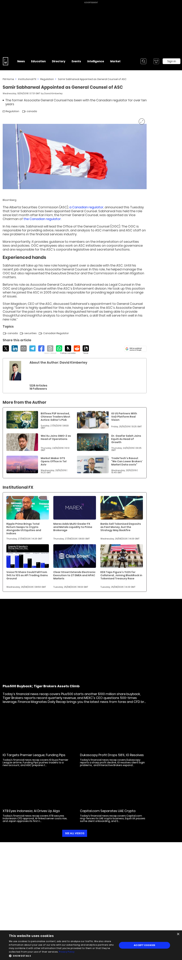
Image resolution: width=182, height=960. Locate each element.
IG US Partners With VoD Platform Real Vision (124, 417)
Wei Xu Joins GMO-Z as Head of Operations (56, 437)
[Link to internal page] (15, 370)
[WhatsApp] (59, 348)
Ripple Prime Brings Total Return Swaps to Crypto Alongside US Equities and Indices (23, 528)
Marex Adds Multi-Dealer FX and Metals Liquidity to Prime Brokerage (72, 527)
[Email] (23, 348)
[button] (61, 955)
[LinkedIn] (15, 348)
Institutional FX (27, 79)
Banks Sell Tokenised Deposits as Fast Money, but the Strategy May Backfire (120, 527)
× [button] (178, 934)
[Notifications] (156, 61)
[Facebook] (41, 348)
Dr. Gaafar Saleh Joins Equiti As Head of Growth (126, 439)
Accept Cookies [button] (144, 945)
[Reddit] (77, 348)
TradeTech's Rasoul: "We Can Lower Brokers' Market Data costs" (127, 461)
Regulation (47, 79)
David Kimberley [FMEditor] (53, 93)
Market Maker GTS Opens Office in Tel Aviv (53, 461)
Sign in (171, 61)
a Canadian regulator (86, 207)
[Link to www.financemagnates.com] (22, 420)
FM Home (8, 79)
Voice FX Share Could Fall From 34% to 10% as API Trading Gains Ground (27, 575)
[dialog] (91, 945)
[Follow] (68, 350)
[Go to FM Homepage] (5, 61)
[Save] (86, 350)
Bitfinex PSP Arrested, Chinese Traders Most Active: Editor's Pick (55, 417)
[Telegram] (32, 348)
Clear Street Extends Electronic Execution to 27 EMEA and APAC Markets (74, 575)
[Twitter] (6, 348)
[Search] (143, 61)
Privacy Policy (66, 951)
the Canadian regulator (42, 219)
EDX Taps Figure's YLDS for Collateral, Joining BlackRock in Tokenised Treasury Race (121, 575)
